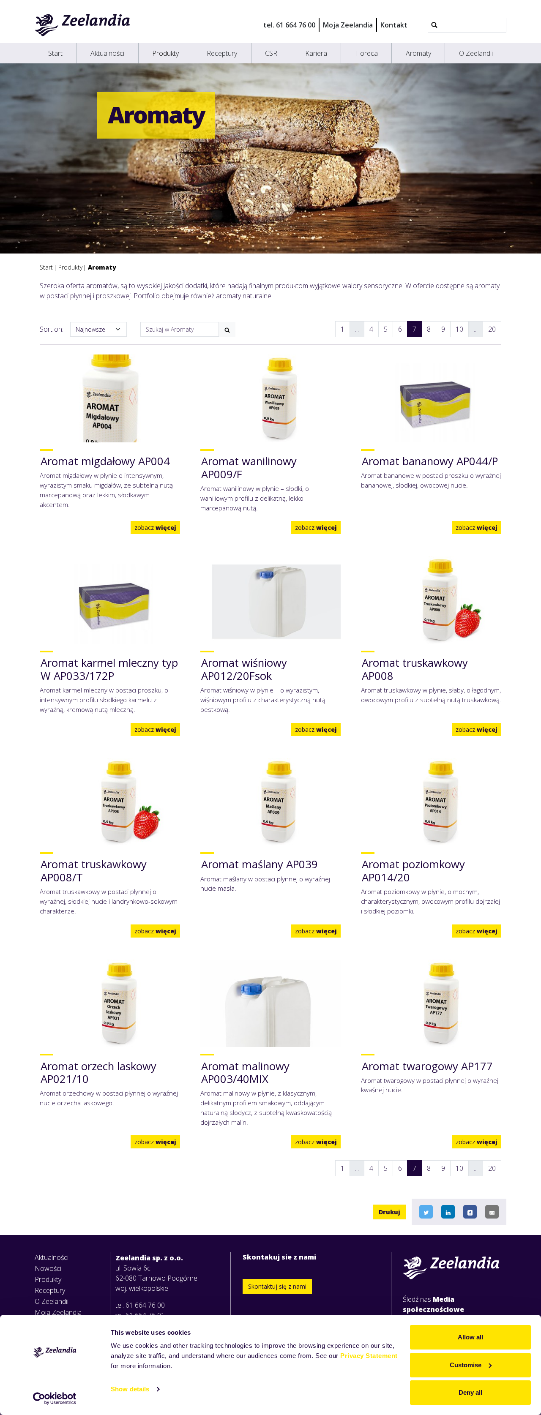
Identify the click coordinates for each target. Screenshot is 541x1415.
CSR (271, 53)
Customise (465, 1365)
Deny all (470, 1392)
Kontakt (393, 25)
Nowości (48, 1268)
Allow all (470, 1337)
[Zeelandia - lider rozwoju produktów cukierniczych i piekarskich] (83, 25)
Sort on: (51, 329)
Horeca (366, 53)
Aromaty (418, 53)
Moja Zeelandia (348, 25)
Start (55, 53)
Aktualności (107, 53)
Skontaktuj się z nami (277, 1286)
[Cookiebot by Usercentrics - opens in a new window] (55, 1398)
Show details (130, 1389)
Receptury (222, 53)
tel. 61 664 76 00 (289, 25)
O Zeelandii (476, 53)
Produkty (165, 53)
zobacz (155, 527)
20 (492, 329)
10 (459, 329)
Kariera (316, 53)
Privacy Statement (369, 1355)
